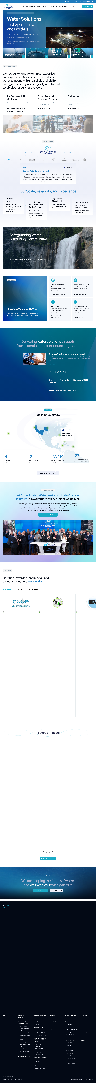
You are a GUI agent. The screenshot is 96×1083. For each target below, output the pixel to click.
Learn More (52, 364)
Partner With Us (55, 890)
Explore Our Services (42, 108)
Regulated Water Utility (23, 56)
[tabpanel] (48, 173)
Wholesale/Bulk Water (46, 56)
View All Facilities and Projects (46, 473)
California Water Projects (59, 739)
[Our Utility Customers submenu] (34, 6)
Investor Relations (72, 108)
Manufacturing (92, 56)
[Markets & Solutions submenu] (48, 6)
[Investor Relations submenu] (69, 6)
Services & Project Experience (56, 316)
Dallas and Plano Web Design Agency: (81, 1079)
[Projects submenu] (56, 6)
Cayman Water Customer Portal (15, 108)
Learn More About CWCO (46, 514)
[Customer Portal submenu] (92, 1)
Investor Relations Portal (57, 294)
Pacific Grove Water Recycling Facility (71, 744)
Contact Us (86, 6)
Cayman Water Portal (79, 317)
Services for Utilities (79, 294)
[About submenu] (76, 6)
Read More (55, 768)
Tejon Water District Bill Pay (14, 111)
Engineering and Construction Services (69, 56)
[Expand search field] (66, 1)
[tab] (9, 160)
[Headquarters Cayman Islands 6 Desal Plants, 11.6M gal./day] (62, 445)
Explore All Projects (46, 858)
